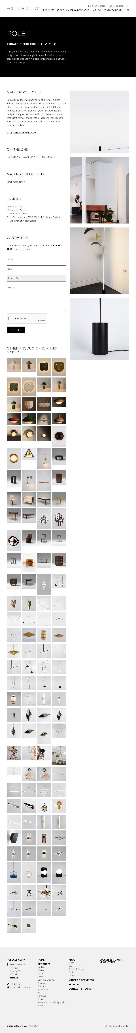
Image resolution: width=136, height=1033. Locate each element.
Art (39, 992)
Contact (12, 44)
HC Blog (96, 10)
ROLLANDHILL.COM (26, 132)
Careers (72, 975)
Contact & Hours (112, 10)
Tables (41, 973)
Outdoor (41, 986)
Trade (71, 972)
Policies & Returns (76, 969)
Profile (71, 962)
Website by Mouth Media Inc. (117, 1026)
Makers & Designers (77, 10)
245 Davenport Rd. (98, 6)
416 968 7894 (118, 6)
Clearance (42, 999)
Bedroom (42, 983)
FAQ (70, 965)
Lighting (41, 967)
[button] (128, 10)
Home (41, 960)
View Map (14, 977)
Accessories (43, 989)
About (60, 10)
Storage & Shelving (46, 979)
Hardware (42, 995)
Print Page (29, 44)
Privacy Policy (35, 1026)
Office (40, 976)
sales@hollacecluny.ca (20, 987)
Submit (16, 329)
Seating (41, 970)
